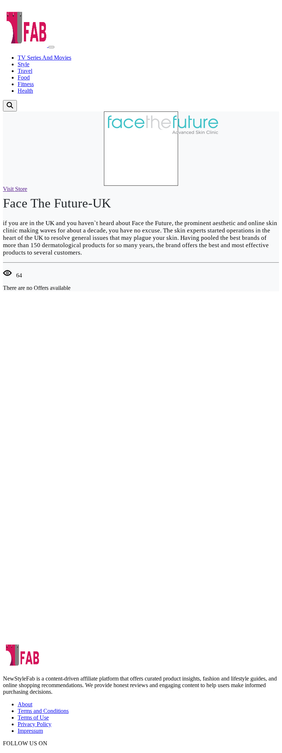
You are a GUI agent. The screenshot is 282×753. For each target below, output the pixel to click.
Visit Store (15, 189)
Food (24, 77)
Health (25, 91)
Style (23, 64)
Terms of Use (33, 717)
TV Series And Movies (44, 57)
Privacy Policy (34, 724)
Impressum (30, 731)
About (25, 704)
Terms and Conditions (43, 711)
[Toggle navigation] (51, 47)
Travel (25, 71)
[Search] (10, 105)
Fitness (26, 84)
